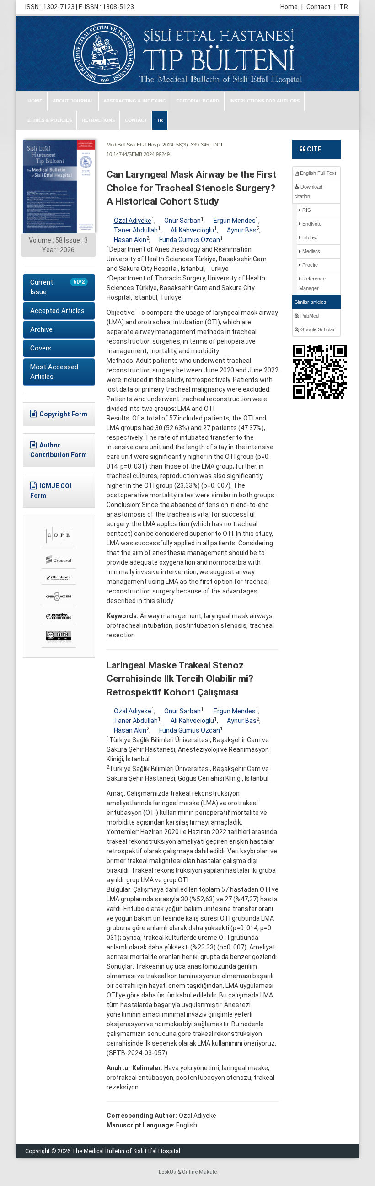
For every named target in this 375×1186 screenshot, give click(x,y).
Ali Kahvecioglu (192, 230)
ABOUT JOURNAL (73, 101)
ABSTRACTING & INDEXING (134, 101)
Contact (321, 7)
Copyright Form (63, 414)
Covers (41, 348)
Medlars (310, 251)
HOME (35, 101)
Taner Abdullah (136, 230)
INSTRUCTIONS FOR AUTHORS (265, 101)
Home (291, 7)
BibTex (309, 237)
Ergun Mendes (235, 220)
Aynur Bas (242, 230)
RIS (306, 210)
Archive (41, 329)
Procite (309, 265)
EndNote (311, 223)
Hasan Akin (130, 239)
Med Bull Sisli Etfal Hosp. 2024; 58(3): (148, 144)
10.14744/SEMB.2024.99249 (138, 154)
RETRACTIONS (98, 120)
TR (343, 7)
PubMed (309, 315)
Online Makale (199, 1172)
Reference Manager (312, 283)
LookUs (167, 1172)
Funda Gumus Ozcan (189, 239)
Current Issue (57, 287)
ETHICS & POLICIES (49, 120)
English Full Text (317, 173)
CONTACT (136, 120)
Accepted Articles (57, 311)
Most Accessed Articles (54, 372)
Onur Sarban (182, 220)
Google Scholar (317, 329)
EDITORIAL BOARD (198, 101)
